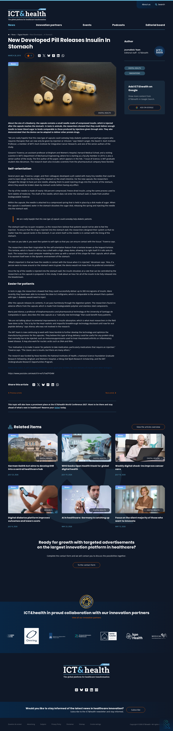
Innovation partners (49, 25)
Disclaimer (70, 724)
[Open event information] (166, 724)
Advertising (31, 724)
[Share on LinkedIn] (58, 55)
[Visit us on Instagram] (96, 689)
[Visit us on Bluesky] (81, 689)
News (11, 25)
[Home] (8, 34)
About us (146, 4)
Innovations (134, 73)
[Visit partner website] (20, 636)
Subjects (43, 724)
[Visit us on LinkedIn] (91, 689)
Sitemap (82, 724)
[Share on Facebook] (53, 55)
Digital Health (23, 34)
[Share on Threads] (39, 55)
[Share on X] (44, 55)
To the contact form (86, 565)
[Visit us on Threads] (76, 689)
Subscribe (135, 710)
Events (87, 25)
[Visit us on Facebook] (86, 689)
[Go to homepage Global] (27, 14)
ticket (57, 407)
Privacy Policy (56, 724)
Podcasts (118, 25)
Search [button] (161, 4)
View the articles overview (148, 427)
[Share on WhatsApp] (63, 55)
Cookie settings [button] (95, 724)
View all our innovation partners (86, 617)
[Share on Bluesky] (48, 55)
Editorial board (155, 25)
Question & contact (15, 724)
